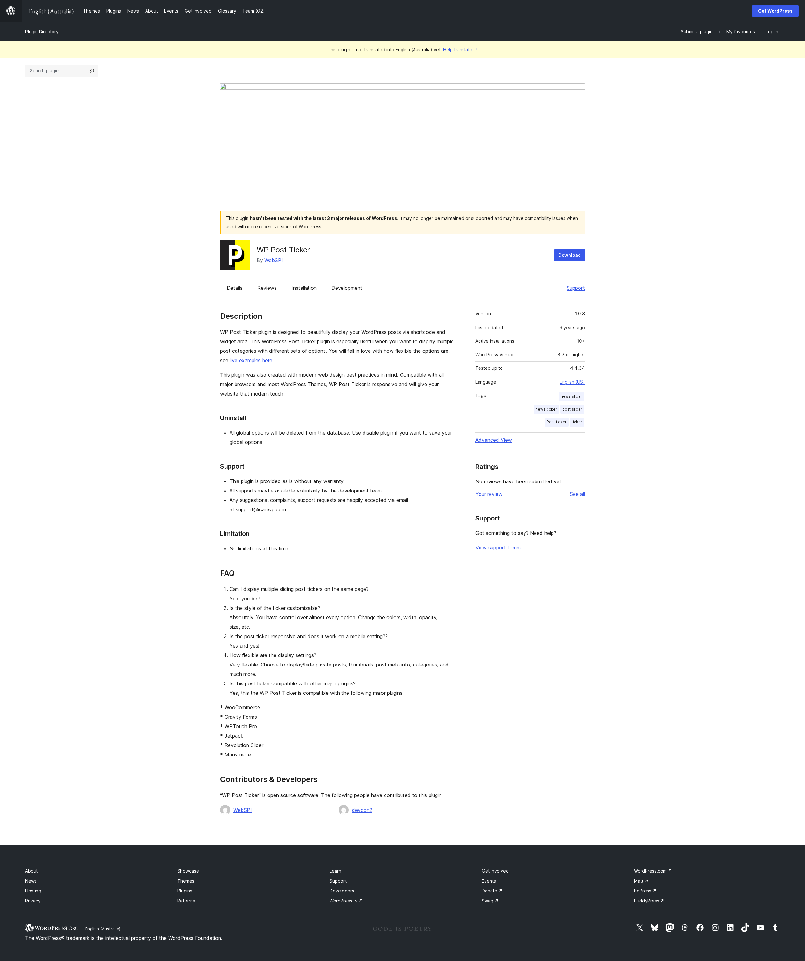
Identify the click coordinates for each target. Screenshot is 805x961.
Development (346, 288)
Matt (641, 881)
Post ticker (557, 421)
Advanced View (493, 440)
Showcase (188, 871)
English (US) (572, 382)
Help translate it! (460, 49)
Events (489, 881)
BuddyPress (649, 900)
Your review (488, 494)
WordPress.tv (346, 900)
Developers (342, 890)
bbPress (645, 890)
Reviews (267, 288)
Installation (304, 288)
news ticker (546, 409)
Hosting (33, 890)
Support (576, 288)
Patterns (186, 900)
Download (569, 255)
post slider (572, 409)
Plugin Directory (41, 31)
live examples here (251, 360)
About (31, 871)
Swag (490, 900)
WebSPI (273, 260)
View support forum (498, 547)
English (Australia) (102, 928)
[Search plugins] (92, 71)
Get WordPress (775, 11)
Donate (492, 890)
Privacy (33, 900)
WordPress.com (653, 871)
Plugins (184, 890)
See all (577, 494)
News (31, 881)
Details (234, 288)
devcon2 (362, 810)
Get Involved (495, 871)
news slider (571, 396)
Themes (185, 881)
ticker (577, 421)
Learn (335, 871)
